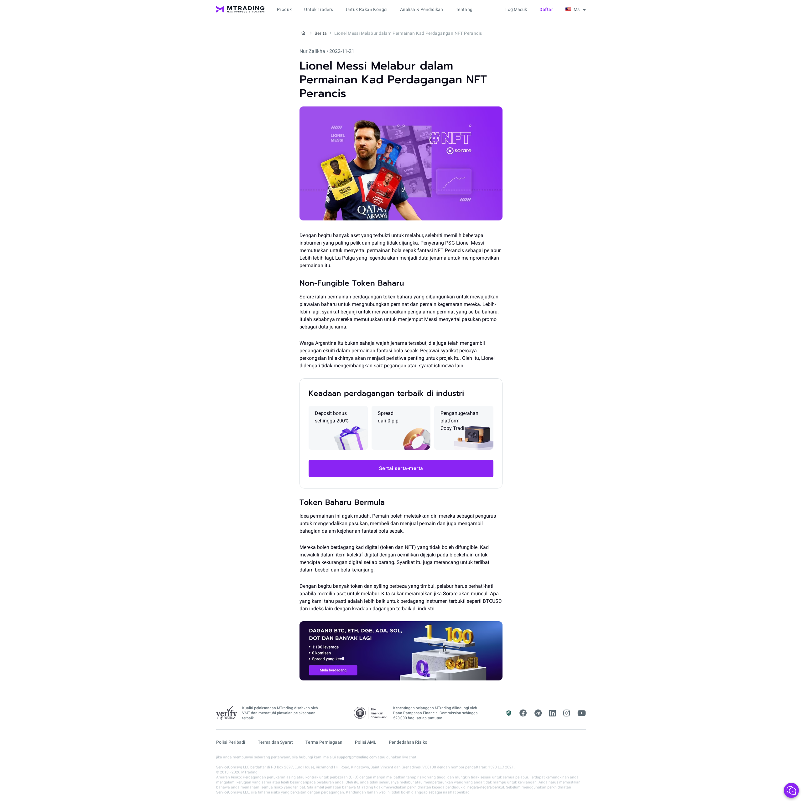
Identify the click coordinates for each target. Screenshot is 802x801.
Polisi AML (365, 742)
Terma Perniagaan (323, 742)
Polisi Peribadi (230, 742)
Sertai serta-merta (401, 468)
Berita (321, 33)
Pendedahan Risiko (408, 742)
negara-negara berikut (485, 787)
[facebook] (523, 713)
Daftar (546, 9)
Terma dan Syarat (275, 742)
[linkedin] (552, 713)
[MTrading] (240, 9)
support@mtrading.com (357, 757)
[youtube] (581, 713)
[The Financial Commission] (371, 713)
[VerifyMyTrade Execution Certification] (226, 713)
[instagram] (566, 713)
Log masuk (516, 9)
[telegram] (538, 713)
